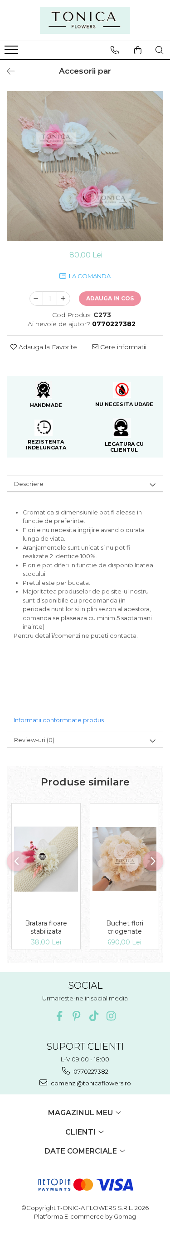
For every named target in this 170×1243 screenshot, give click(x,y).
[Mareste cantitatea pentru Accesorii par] (63, 298)
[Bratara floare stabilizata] (46, 859)
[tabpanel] (85, 166)
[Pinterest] (76, 1016)
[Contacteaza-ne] (114, 50)
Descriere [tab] (29, 483)
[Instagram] (111, 1016)
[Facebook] (59, 1016)
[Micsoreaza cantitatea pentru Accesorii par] (36, 298)
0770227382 (90, 1071)
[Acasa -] (85, 20)
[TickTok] (94, 1016)
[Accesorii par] (85, 166)
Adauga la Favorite (47, 347)
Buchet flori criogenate (124, 927)
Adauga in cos (110, 298)
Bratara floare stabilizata (46, 927)
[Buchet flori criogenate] (124, 859)
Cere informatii (122, 347)
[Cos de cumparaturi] (138, 50)
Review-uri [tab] (34, 739)
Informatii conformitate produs (59, 720)
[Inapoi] (7, 71)
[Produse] (12, 52)
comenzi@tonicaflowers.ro (90, 1083)
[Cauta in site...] (159, 50)
